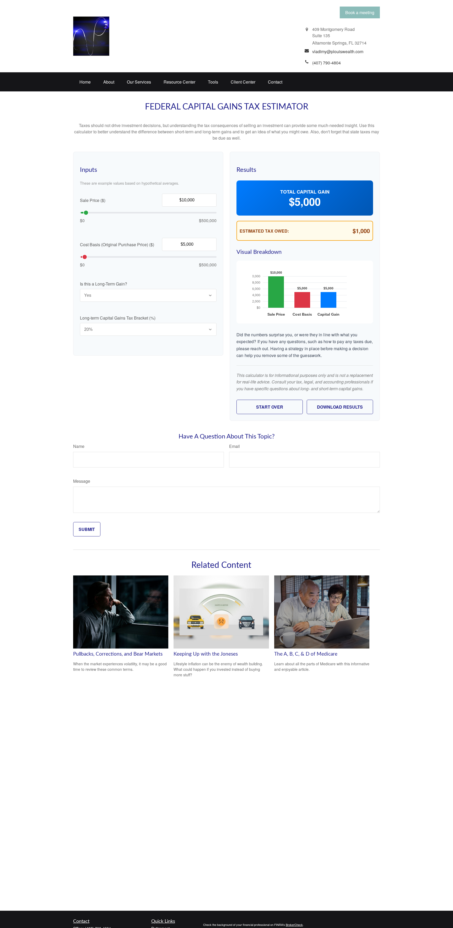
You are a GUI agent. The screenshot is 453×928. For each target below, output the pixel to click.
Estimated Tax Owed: (264, 231)
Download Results (340, 407)
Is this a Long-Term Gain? (103, 284)
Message (81, 481)
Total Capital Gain (305, 191)
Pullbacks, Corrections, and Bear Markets (118, 654)
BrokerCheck (294, 924)
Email (234, 446)
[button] (85, 82)
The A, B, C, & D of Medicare (305, 654)
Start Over (269, 407)
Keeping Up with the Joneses (206, 654)
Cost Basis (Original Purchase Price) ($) (117, 244)
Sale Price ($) (92, 200)
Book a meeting (359, 12)
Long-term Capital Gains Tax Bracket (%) (117, 318)
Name (78, 446)
